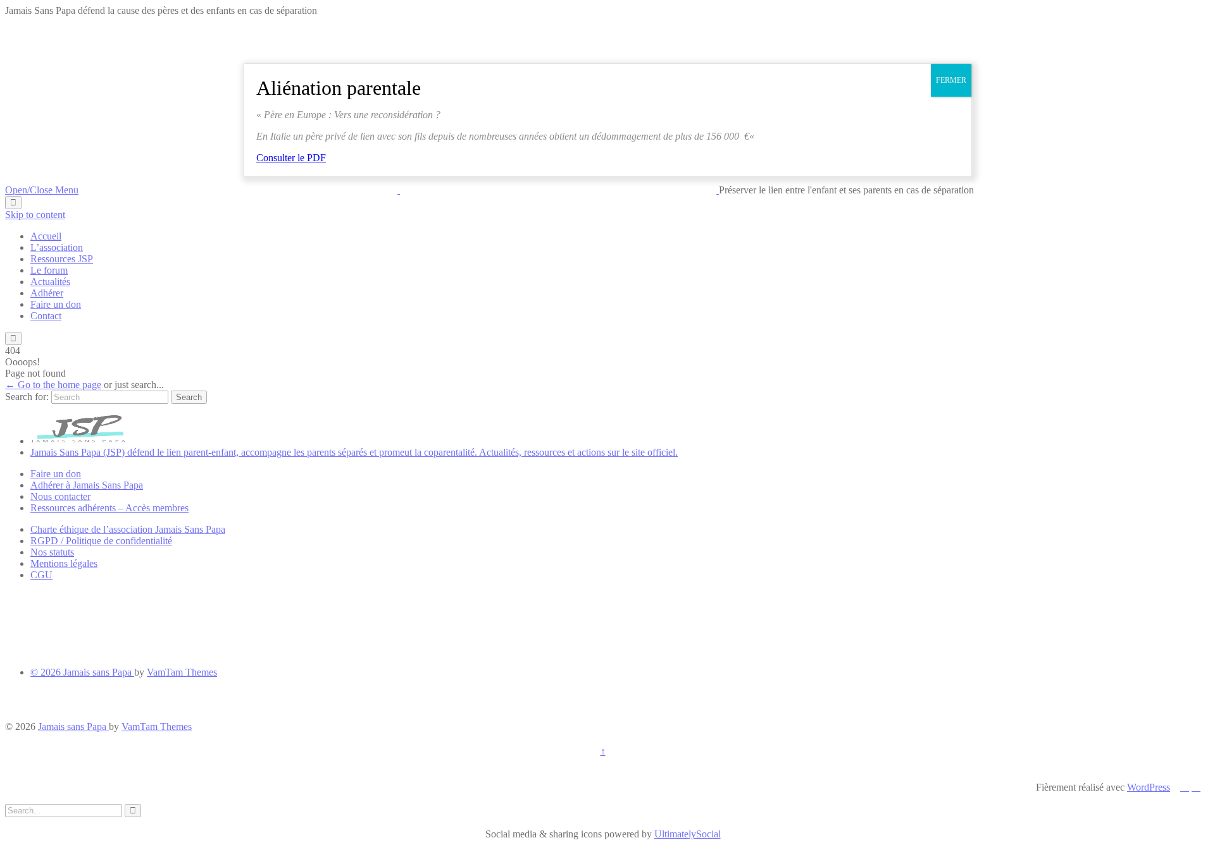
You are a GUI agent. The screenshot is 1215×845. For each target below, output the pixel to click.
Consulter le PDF (291, 157)
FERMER (951, 80)
